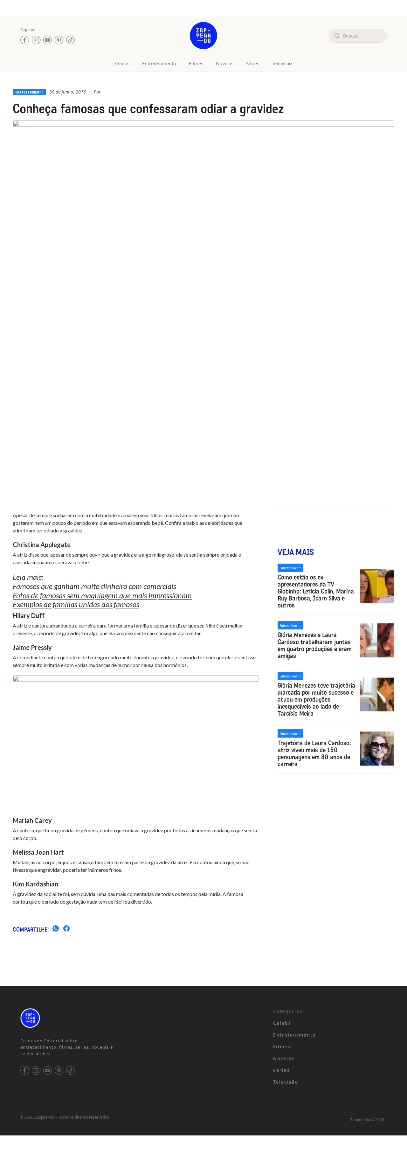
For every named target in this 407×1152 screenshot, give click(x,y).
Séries (252, 63)
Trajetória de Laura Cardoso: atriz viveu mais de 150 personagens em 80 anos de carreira (314, 753)
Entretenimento (159, 63)
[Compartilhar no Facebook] (66, 929)
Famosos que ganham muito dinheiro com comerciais (94, 586)
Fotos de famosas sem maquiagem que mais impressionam (102, 595)
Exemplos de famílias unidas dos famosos (76, 604)
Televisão (282, 63)
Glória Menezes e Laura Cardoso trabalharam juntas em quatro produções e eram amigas (315, 645)
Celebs (122, 63)
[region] (83, 1102)
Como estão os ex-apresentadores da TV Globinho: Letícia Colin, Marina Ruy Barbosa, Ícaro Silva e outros (316, 591)
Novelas (224, 63)
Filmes (196, 63)
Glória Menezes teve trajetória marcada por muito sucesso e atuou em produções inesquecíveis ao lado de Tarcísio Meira (316, 699)
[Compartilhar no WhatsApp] (55, 929)
